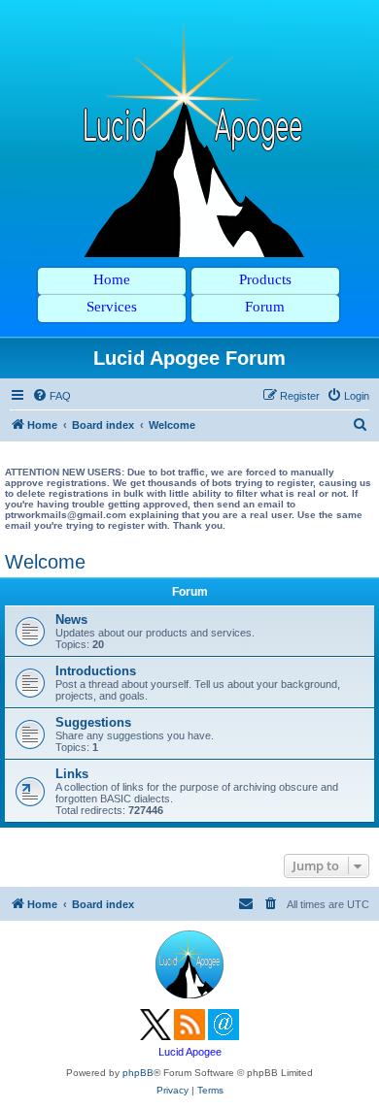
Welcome (45, 561)
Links (71, 774)
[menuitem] (51, 396)
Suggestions (93, 722)
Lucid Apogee (190, 1052)
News (71, 619)
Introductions (95, 671)
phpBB (138, 1072)
